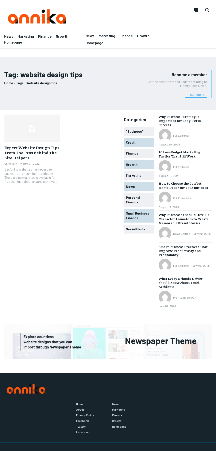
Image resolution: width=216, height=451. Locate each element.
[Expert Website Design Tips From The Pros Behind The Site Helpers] (32, 128)
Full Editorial (181, 135)
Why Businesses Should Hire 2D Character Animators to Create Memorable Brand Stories (184, 218)
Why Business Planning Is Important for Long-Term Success (180, 120)
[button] (207, 10)
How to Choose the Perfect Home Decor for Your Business (183, 185)
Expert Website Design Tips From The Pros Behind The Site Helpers (31, 152)
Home (8, 83)
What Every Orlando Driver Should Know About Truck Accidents (181, 282)
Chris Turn (10, 163)
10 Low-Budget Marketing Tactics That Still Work (179, 154)
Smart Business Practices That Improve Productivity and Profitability (183, 250)
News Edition (181, 233)
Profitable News (183, 297)
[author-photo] (166, 135)
